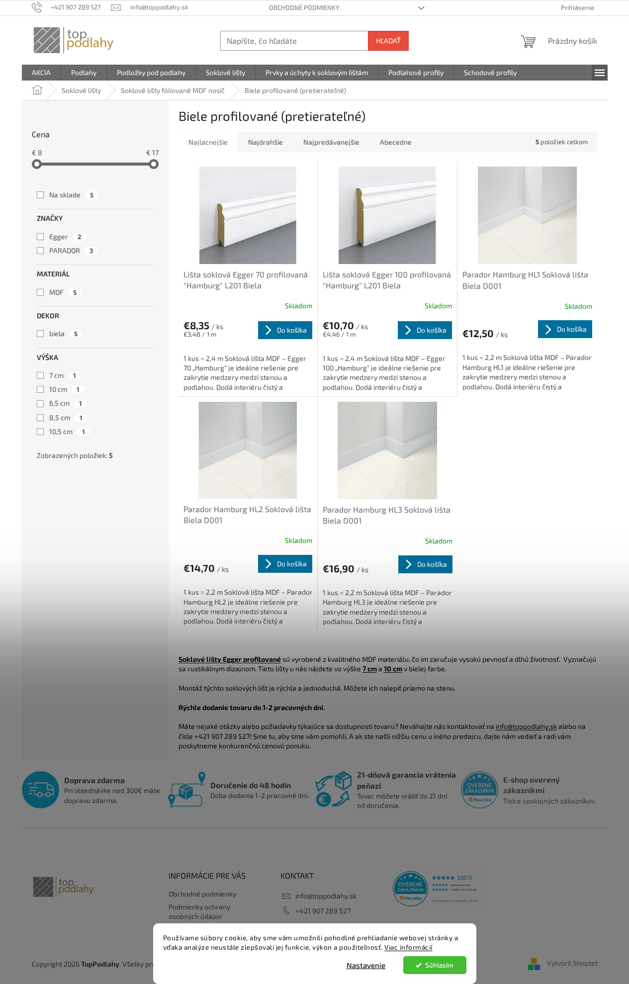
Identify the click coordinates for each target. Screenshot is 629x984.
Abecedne (396, 142)
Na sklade (71, 194)
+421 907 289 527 (323, 910)
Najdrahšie (265, 142)
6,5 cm (65, 403)
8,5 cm (66, 417)
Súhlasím (439, 965)
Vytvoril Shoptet (572, 963)
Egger (65, 236)
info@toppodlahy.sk (526, 726)
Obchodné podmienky (304, 7)
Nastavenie (366, 965)
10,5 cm (67, 431)
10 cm (64, 389)
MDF (63, 292)
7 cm (62, 375)
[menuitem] (41, 73)
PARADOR (71, 250)
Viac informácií (408, 947)
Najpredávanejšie (331, 142)
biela (63, 333)
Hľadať (388, 40)
